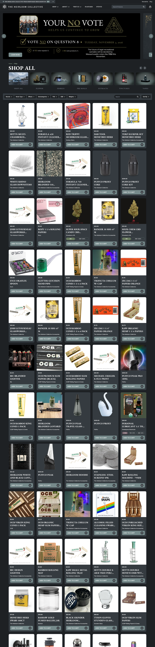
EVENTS (99, 7)
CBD (62, 96)
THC (53, 96)
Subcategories (42, 96)
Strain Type (19, 96)
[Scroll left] (140, 68)
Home (10, 63)
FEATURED (89, 7)
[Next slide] (151, 36)
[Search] (144, 7)
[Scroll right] (144, 68)
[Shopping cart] (150, 7)
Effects (30, 96)
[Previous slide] (4, 36)
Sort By (145, 96)
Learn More (15, 55)
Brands (8, 96)
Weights (71, 96)
